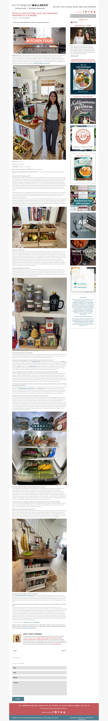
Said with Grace (57, 644)
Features (69, 7)
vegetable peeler (36, 361)
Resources (92, 7)
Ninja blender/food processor (26, 388)
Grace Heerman (25, 17)
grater (63, 361)
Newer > (64, 650)
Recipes (75, 7)
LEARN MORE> (74, 56)
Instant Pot (41, 388)
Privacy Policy (40, 717)
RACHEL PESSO (80, 717)
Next (93, 169)
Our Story (56, 7)
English (75, 22)
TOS (53, 717)
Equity (56, 717)
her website (27, 622)
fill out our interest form (29, 628)
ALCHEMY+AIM (81, 719)
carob (18, 366)
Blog (63, 7)
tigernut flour (33, 366)
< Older (14, 650)
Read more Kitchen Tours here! (42, 63)
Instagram (36, 622)
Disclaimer (48, 717)
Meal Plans (83, 7)
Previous (73, 169)
